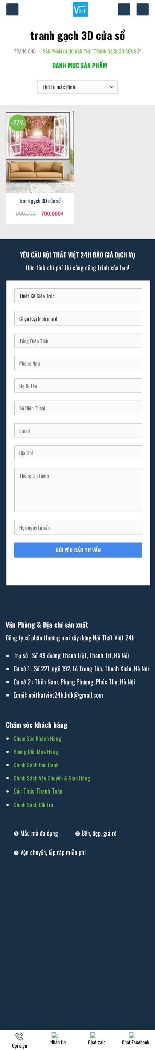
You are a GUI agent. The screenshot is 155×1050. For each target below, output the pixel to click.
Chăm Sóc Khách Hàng (37, 738)
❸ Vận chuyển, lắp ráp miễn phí (50, 852)
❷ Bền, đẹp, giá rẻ (96, 833)
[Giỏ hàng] (143, 9)
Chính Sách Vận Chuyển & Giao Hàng (52, 778)
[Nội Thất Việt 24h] (80, 9)
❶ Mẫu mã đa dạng (36, 833)
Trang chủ (25, 51)
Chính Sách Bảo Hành (36, 765)
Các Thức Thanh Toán (38, 791)
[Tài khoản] (124, 9)
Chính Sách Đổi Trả (33, 805)
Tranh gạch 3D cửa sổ (40, 200)
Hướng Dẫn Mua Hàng (36, 752)
